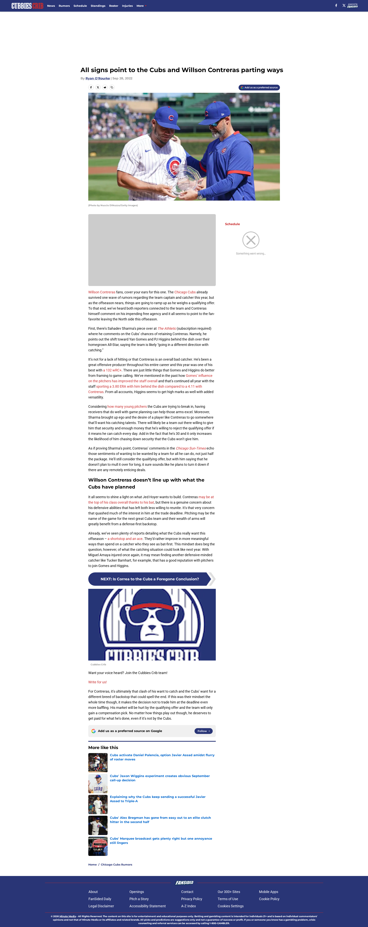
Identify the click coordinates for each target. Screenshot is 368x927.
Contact (187, 892)
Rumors (64, 6)
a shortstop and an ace (125, 539)
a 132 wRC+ (112, 370)
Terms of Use (228, 899)
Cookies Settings (231, 906)
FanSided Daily (99, 899)
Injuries (127, 6)
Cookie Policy (269, 899)
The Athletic (166, 328)
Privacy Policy (191, 899)
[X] (344, 5)
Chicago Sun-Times (191, 448)
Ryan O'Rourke (98, 78)
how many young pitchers (127, 406)
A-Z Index (188, 906)
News (51, 6)
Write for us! (97, 682)
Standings (98, 6)
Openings (136, 892)
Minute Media (67, 916)
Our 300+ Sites (229, 892)
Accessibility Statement (147, 906)
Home (92, 864)
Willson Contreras (101, 292)
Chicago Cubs (185, 292)
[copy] (112, 87)
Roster (113, 6)
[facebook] (336, 5)
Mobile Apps (268, 892)
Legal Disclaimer (101, 906)
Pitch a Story (139, 899)
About (93, 892)
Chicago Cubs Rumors (116, 864)
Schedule (80, 6)
